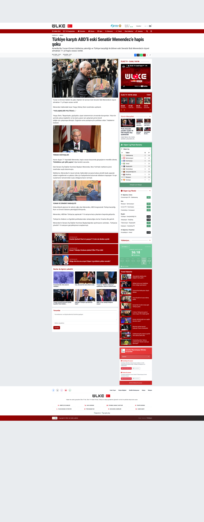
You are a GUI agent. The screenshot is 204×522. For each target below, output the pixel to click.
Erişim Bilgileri (122, 390)
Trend (120, 31)
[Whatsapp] (70, 390)
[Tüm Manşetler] (150, 116)
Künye (143, 390)
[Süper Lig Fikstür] (150, 191)
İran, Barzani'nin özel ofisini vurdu (84, 285)
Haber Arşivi (141, 409)
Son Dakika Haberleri (115, 409)
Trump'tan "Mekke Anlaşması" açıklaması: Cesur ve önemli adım (106, 285)
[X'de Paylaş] (138, 55)
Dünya (92, 31)
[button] (121, 110)
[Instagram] (61, 390)
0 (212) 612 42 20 (127, 378)
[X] (57, 390)
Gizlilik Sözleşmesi (134, 390)
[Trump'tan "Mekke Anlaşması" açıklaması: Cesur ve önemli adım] (107, 277)
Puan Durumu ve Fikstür (64, 409)
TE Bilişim (149, 418)
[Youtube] (65, 390)
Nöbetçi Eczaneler (65, 405)
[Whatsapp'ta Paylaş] (141, 55)
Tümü (149, 95)
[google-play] (105, 413)
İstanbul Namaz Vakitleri (116, 405)
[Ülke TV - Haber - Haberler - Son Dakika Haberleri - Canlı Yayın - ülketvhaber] (63, 26)
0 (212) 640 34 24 (127, 368)
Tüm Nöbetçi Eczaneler (136, 383)
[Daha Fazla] (144, 55)
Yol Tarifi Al (136, 368)
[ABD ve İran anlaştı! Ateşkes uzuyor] (107, 295)
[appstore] (97, 413)
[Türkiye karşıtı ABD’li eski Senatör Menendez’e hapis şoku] (85, 78)
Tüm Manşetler (90, 409)
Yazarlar (140, 31)
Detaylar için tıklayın (136, 185)
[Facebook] (53, 390)
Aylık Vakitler (125, 266)
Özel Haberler (129, 31)
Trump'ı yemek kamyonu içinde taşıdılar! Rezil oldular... (62, 303)
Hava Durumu (90, 405)
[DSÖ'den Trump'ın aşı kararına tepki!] (85, 295)
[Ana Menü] (151, 31)
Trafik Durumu (141, 405)
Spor (100, 31)
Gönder (57, 327)
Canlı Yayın (113, 390)
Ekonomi (110, 31)
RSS (55, 418)
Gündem (82, 31)
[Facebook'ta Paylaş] (135, 55)
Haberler (55, 35)
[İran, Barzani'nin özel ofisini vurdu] (85, 277)
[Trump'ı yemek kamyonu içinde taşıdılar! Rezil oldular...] (63, 295)
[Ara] (147, 31)
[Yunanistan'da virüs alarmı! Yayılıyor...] (63, 277)
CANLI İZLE (57, 31)
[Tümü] (150, 240)
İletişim (150, 390)
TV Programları (70, 31)
